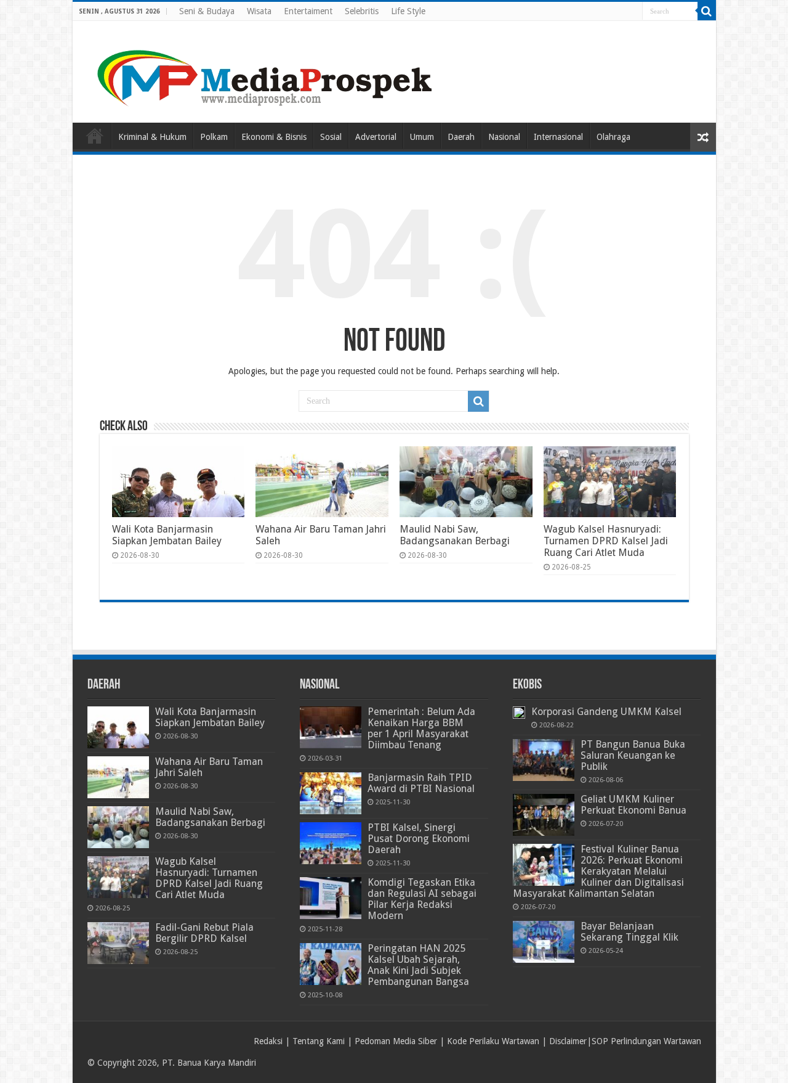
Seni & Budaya (207, 11)
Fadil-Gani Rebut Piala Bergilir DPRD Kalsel (204, 933)
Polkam (214, 137)
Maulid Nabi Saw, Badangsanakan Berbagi (455, 535)
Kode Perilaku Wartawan (493, 1041)
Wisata (259, 11)
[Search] (707, 11)
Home (95, 136)
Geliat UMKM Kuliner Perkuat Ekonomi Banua (633, 804)
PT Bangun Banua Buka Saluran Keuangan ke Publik (633, 755)
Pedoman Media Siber (396, 1041)
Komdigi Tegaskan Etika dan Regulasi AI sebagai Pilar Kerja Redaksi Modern (422, 899)
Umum (422, 137)
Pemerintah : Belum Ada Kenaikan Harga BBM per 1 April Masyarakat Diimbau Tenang (421, 728)
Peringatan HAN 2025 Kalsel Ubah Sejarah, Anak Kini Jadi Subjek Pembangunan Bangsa (418, 964)
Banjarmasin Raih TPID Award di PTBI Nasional (421, 783)
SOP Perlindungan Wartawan (646, 1041)
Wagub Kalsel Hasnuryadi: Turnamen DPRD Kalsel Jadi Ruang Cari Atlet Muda (606, 540)
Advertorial (375, 137)
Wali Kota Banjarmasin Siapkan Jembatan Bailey (167, 535)
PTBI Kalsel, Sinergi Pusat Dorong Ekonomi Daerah (419, 839)
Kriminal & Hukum (152, 137)
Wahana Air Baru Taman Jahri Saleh (209, 767)
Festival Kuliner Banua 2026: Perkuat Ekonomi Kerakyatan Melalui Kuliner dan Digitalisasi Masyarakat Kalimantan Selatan (598, 871)
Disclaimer (568, 1041)
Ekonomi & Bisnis (274, 137)
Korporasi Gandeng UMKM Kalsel (606, 711)
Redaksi (268, 1041)
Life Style (408, 11)
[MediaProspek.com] (266, 69)
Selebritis (362, 11)
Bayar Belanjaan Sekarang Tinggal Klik (629, 931)
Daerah (461, 137)
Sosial (331, 137)
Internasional (558, 137)
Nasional (504, 137)
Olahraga (613, 137)
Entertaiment (308, 11)
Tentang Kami (318, 1041)
